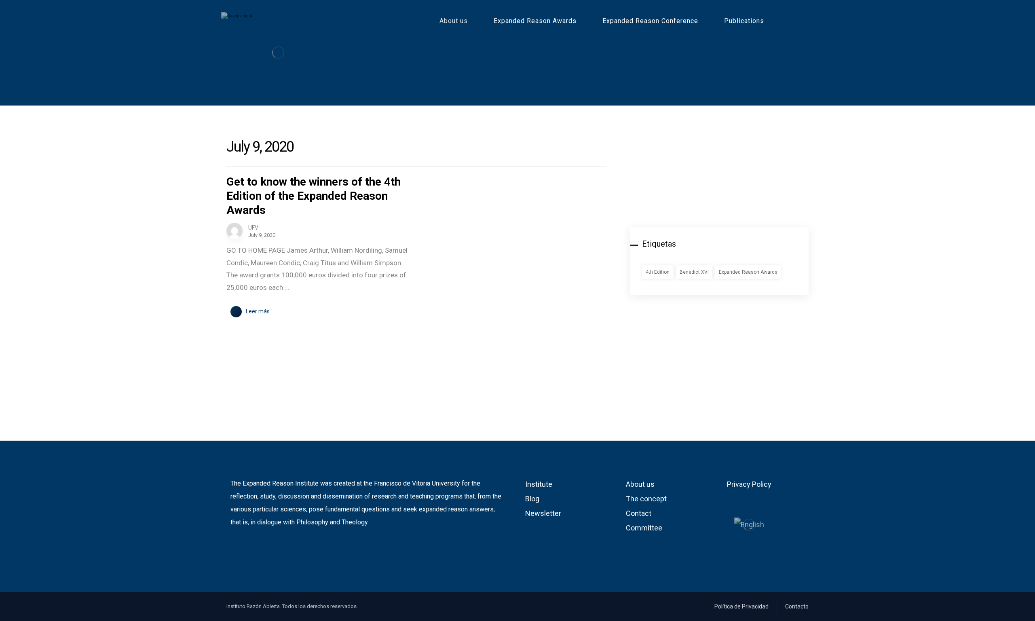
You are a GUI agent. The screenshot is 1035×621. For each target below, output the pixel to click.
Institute (538, 484)
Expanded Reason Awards (748, 272)
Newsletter (543, 513)
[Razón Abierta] (278, 52)
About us (640, 484)
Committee (644, 528)
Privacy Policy (749, 484)
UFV (253, 227)
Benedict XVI (694, 272)
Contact (638, 513)
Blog (532, 498)
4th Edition (658, 272)
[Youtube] (249, 548)
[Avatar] (234, 231)
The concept (646, 498)
